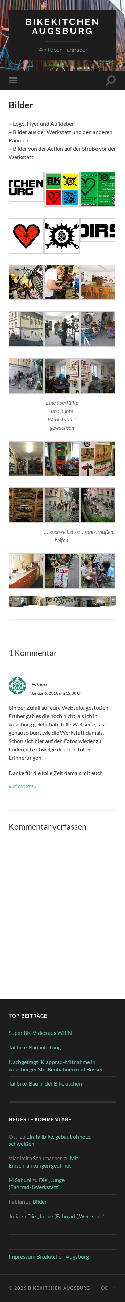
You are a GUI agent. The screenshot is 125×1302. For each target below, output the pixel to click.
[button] (26, 188)
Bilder (40, 1201)
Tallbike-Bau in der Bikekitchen (45, 1083)
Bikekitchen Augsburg (62, 26)
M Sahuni (20, 1180)
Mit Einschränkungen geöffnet (43, 1162)
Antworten (23, 786)
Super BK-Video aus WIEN (40, 1032)
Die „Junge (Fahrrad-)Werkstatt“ (37, 1183)
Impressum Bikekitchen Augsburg (49, 1256)
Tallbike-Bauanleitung (35, 1047)
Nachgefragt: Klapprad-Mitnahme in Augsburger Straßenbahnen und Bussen (56, 1065)
